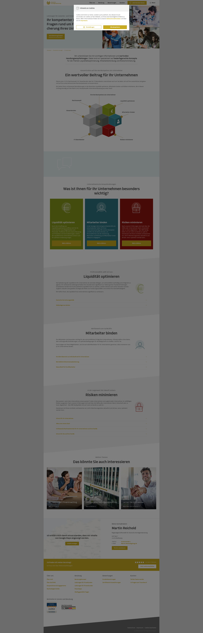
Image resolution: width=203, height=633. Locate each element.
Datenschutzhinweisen (113, 19)
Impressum (83, 20)
